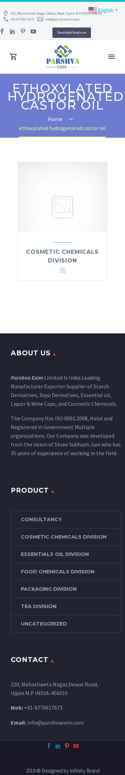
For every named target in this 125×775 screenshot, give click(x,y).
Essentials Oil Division (55, 554)
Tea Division (39, 606)
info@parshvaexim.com (62, 19)
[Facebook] (49, 746)
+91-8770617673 (22, 19)
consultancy (41, 519)
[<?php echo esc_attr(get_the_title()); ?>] (62, 270)
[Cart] (13, 57)
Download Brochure (71, 32)
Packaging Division (49, 589)
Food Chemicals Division (57, 571)
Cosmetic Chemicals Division (64, 537)
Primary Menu (111, 56)
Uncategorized (44, 624)
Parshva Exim (27, 377)
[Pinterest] (23, 31)
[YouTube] (33, 31)
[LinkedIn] (12, 31)
